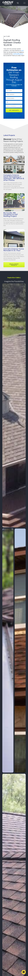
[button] (24, 972)
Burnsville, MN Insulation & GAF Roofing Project (10, 214)
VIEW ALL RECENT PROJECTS (14, 264)
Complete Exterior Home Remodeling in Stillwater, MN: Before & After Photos (13, 177)
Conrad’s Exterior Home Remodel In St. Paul (13, 250)
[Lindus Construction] (8, 3)
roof (22, 50)
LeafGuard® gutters (18, 54)
